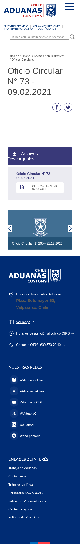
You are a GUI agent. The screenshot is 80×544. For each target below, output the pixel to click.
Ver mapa (23, 322)
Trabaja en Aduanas (22, 468)
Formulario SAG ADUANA (26, 493)
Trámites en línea (20, 484)
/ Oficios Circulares (22, 59)
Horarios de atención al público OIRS (43, 333)
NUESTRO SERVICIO (16, 26)
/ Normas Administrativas (48, 56)
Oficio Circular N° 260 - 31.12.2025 (37, 243)
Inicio (26, 56)
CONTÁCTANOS (47, 28)
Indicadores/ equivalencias (27, 501)
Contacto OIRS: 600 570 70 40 (38, 345)
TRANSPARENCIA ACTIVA (18, 28)
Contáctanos (17, 476)
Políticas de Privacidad (24, 517)
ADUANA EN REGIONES (46, 26)
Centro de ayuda (20, 509)
